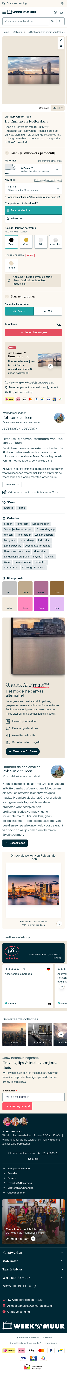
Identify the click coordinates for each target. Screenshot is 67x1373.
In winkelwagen (36, 332)
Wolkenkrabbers (44, 534)
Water (7, 562)
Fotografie (10, 540)
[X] (30, 1286)
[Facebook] (25, 1286)
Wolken (8, 534)
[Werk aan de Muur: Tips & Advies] (63, 1269)
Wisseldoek (17, 218)
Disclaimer (46, 1337)
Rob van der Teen (20, 116)
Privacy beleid (50, 1343)
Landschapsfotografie (16, 556)
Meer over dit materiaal (50, 160)
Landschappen (40, 523)
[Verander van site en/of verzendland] (62, 3)
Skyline (37, 556)
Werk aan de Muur (16, 1277)
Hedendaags (27, 540)
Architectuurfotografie (37, 545)
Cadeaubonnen (16, 1192)
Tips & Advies (12, 1269)
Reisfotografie (23, 562)
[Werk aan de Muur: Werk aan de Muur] (63, 1277)
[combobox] (26, 21)
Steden (8, 523)
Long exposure (12, 545)
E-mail (35, 1158)
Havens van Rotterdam (17, 551)
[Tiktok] (35, 1286)
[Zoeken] (60, 21)
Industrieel (44, 540)
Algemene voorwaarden (27, 1337)
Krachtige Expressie (33, 567)
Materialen (10, 1261)
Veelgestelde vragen (19, 1168)
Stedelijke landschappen (18, 529)
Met (50, 311)
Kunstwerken (12, 1252)
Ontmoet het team (17, 1239)
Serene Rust (11, 567)
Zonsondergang (45, 529)
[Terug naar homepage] (22, 12)
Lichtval (49, 556)
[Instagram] (14, 1286)
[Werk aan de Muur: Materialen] (63, 1261)
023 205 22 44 (50, 1153)
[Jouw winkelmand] (61, 12)
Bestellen (12, 1173)
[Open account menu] (55, 12)
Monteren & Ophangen (20, 1187)
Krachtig (8, 507)
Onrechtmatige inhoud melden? (25, 1343)
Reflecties (40, 562)
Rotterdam (22, 523)
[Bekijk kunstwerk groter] (61, 40)
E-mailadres (9, 1090)
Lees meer (28, 428)
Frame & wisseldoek (21, 210)
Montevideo (40, 551)
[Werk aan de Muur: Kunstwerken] (63, 1252)
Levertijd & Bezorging (19, 1183)
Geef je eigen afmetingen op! (34, 197)
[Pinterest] (19, 1286)
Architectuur (24, 534)
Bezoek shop (10, 428)
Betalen (11, 1178)
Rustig (21, 507)
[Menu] (4, 12)
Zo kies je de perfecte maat (48, 180)
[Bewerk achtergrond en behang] (61, 46)
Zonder (21, 311)
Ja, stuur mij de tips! (17, 1106)
